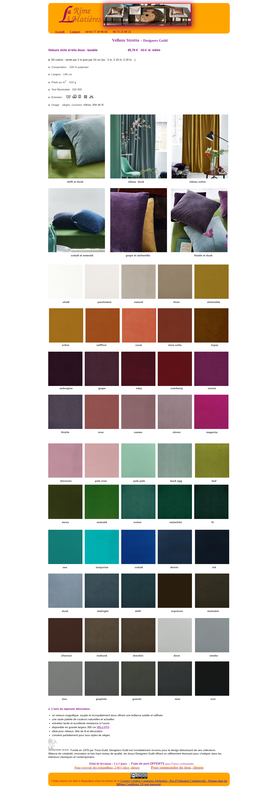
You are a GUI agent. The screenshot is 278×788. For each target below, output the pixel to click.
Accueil (60, 31)
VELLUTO (103, 727)
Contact (75, 31)
